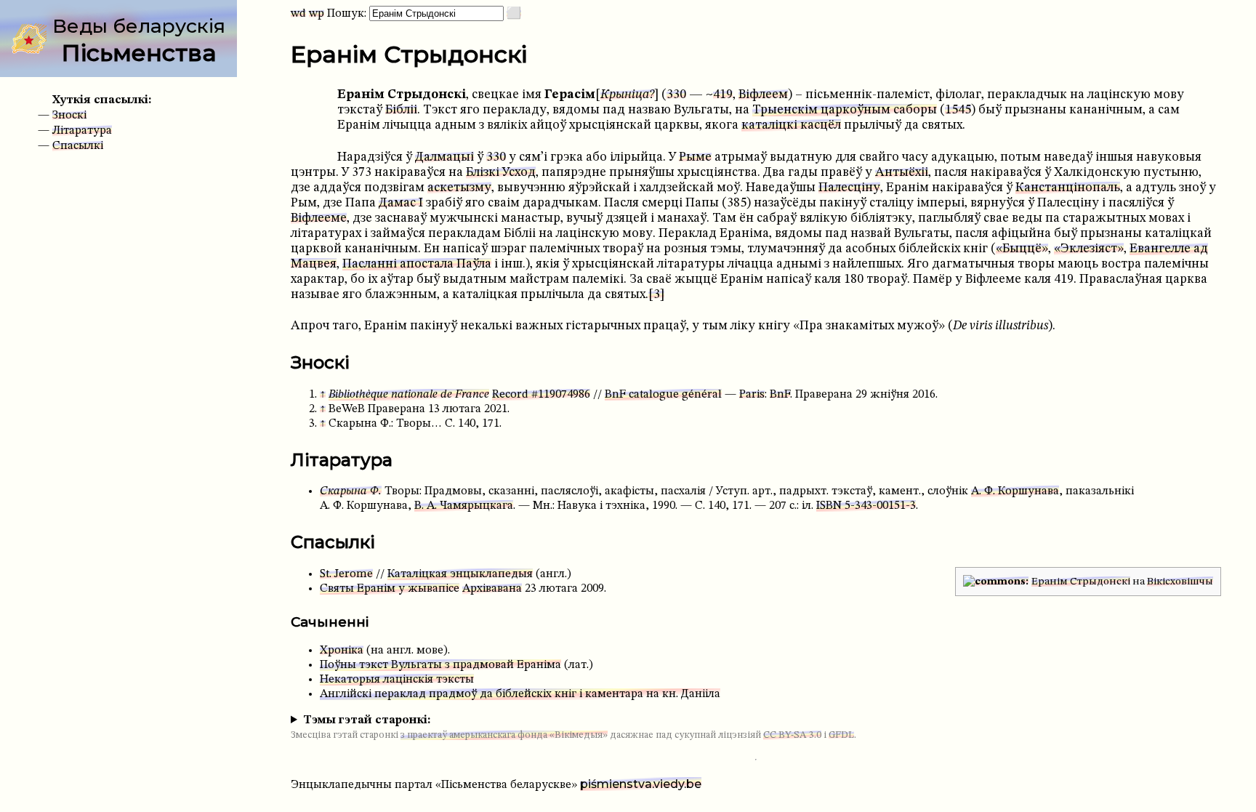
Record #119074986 (541, 395)
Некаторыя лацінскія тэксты (397, 680)
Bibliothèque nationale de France (409, 395)
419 (723, 95)
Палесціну (849, 188)
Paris (752, 395)
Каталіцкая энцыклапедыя (460, 574)
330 (676, 95)
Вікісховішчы (1180, 581)
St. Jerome (346, 574)
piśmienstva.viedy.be (640, 784)
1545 (958, 110)
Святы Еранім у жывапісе (389, 589)
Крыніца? (627, 95)
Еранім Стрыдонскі (1080, 581)
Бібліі (401, 110)
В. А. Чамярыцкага (463, 506)
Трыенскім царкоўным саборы (844, 110)
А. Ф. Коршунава (1015, 491)
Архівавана (492, 589)
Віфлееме (319, 218)
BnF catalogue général (663, 395)
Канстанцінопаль (1067, 188)
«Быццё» (1022, 249)
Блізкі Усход (501, 172)
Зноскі (69, 115)
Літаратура (82, 131)
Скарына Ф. (351, 491)
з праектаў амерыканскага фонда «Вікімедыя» (504, 735)
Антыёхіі (901, 172)
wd (298, 14)
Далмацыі (444, 157)
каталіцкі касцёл (791, 125)
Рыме (695, 157)
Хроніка (341, 650)
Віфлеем (763, 95)
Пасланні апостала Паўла (416, 264)
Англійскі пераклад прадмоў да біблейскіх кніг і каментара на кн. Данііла (520, 694)
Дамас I (401, 203)
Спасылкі (77, 146)
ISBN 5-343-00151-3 (866, 506)
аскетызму (459, 188)
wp (316, 14)
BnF (780, 395)
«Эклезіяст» (1089, 249)
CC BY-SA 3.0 (792, 735)
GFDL (841, 735)
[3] (656, 295)
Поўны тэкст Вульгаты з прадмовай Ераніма (440, 665)
